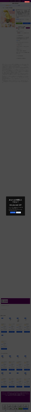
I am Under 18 (18, 212)
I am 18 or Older (13, 212)
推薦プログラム (27, 1)
